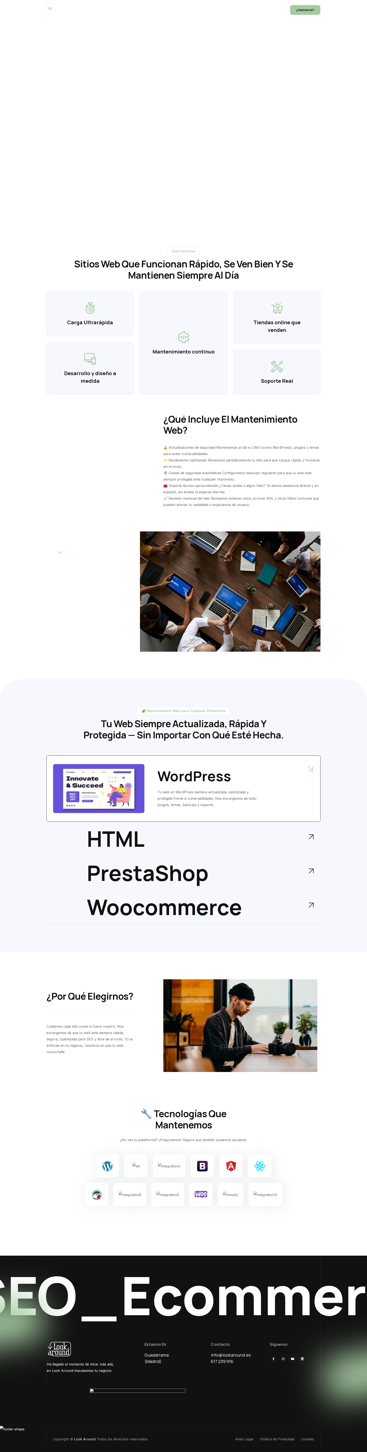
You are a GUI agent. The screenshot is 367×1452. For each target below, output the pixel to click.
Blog (248, 10)
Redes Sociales (223, 10)
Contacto (268, 10)
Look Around (85, 1439)
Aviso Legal (244, 1439)
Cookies (307, 1439)
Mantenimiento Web (141, 10)
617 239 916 (222, 1361)
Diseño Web (107, 10)
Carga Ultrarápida (90, 322)
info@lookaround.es (231, 1355)
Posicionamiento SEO (184, 10)
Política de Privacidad (277, 1439)
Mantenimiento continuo (183, 351)
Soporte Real (277, 380)
